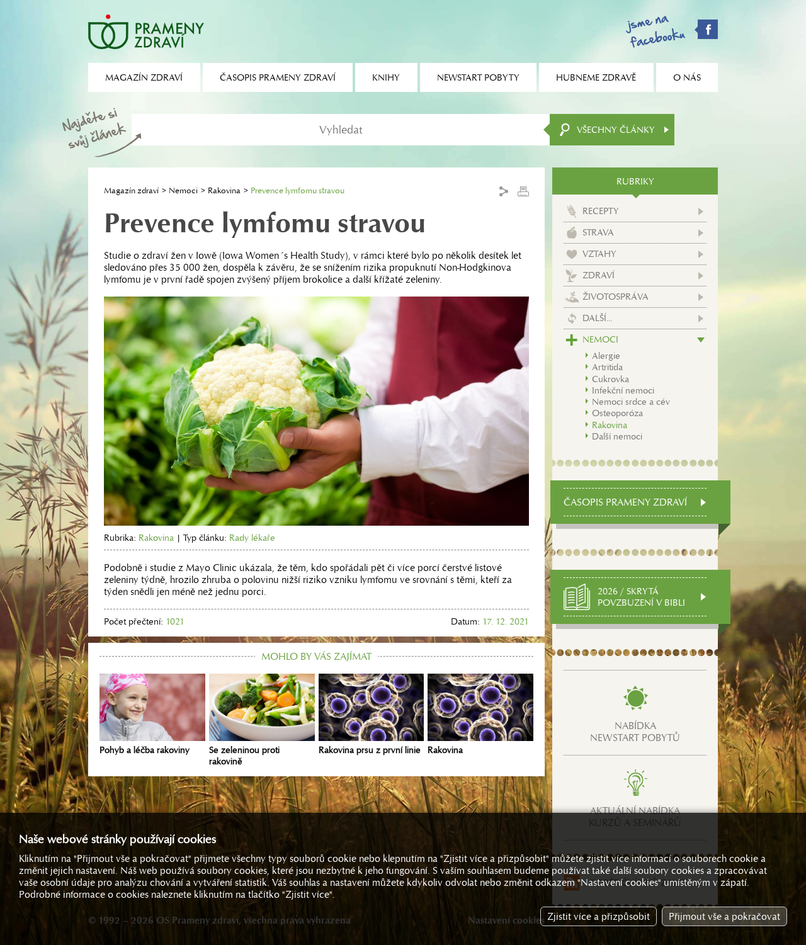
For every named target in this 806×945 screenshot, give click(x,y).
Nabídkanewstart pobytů (635, 732)
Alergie (606, 355)
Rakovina (224, 190)
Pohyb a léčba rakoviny (144, 749)
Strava (598, 232)
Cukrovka (610, 379)
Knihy (386, 77)
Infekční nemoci (623, 390)
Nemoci (183, 190)
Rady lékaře (252, 537)
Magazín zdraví (131, 190)
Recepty (600, 211)
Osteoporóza (617, 413)
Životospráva (615, 296)
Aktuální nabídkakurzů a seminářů (635, 817)
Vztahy (599, 253)
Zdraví (598, 275)
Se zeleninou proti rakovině (244, 755)
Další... (597, 318)
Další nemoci (617, 436)
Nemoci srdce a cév (631, 401)
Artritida (607, 367)
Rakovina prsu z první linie (370, 749)
